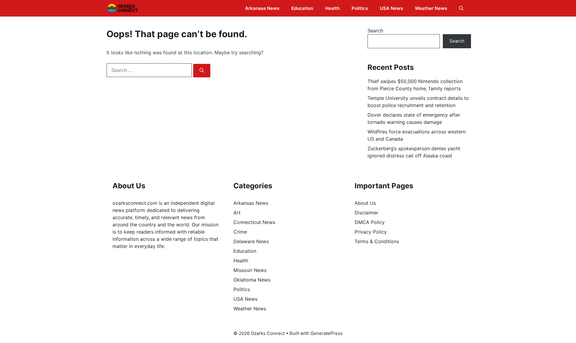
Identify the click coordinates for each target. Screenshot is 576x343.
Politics (360, 8)
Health (332, 8)
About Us (365, 203)
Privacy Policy (371, 232)
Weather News (431, 8)
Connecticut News (254, 222)
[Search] (201, 70)
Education (302, 8)
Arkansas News (262, 8)
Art (237, 213)
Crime (240, 232)
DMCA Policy (370, 222)
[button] (461, 8)
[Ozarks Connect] (122, 8)
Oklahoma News (251, 280)
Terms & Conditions (377, 241)
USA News (391, 8)
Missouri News (249, 270)
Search (375, 31)
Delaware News (251, 241)
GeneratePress (326, 333)
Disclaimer (366, 213)
